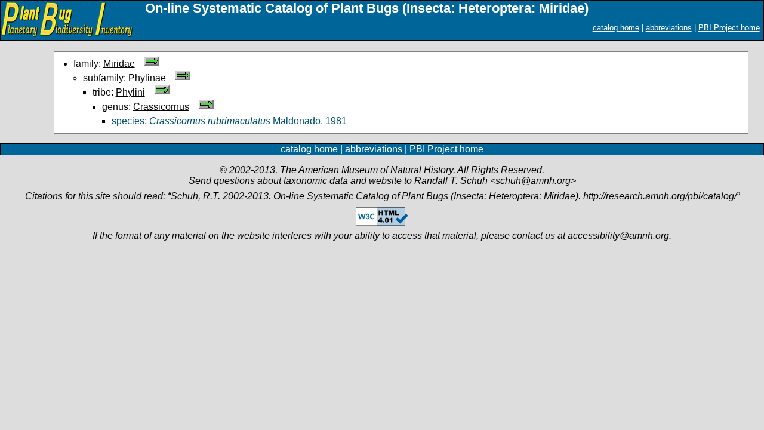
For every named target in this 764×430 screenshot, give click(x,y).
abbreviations (669, 27)
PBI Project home (729, 27)
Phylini (130, 92)
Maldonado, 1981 (310, 121)
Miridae (119, 64)
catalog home (616, 27)
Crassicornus (161, 107)
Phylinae (147, 78)
